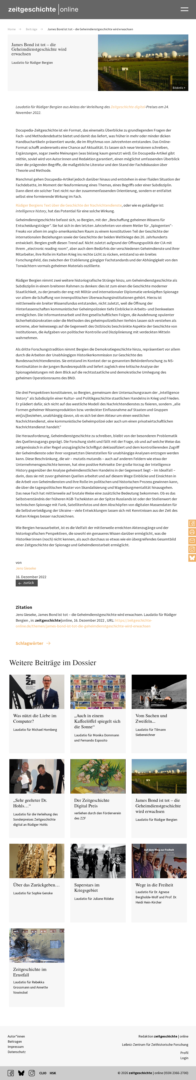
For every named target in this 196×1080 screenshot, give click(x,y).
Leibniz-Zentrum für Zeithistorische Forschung (155, 1044)
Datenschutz (17, 1052)
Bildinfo (178, 88)
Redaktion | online (163, 1036)
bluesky (192, 557)
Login (184, 1058)
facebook (12, 1073)
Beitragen (15, 1041)
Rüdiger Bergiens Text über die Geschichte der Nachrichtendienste (69, 205)
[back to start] (43, 9)
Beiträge (31, 29)
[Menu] (184, 9)
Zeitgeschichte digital (128, 106)
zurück (28, 582)
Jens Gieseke (26, 568)
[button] (192, 523)
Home (12, 29)
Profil (184, 1053)
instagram (33, 1073)
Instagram (192, 549)
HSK (53, 1073)
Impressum (16, 1046)
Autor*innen (16, 1036)
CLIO (43, 1073)
